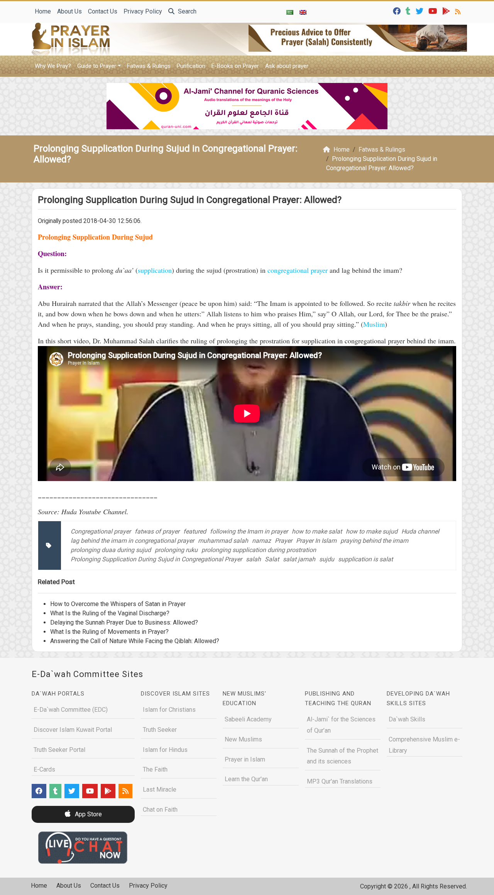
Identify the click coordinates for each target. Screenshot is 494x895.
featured (194, 531)
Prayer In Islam (316, 540)
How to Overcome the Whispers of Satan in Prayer (118, 604)
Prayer (283, 540)
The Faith (155, 769)
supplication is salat (365, 559)
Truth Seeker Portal (59, 749)
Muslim (374, 324)
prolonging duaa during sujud (111, 550)
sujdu (326, 559)
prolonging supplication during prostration (258, 550)
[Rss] (458, 10)
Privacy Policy (143, 11)
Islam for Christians (169, 709)
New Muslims (243, 739)
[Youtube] (433, 10)
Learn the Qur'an (246, 779)
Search (186, 11)
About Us (69, 11)
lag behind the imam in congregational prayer (132, 540)
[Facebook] (398, 10)
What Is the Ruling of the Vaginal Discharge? (109, 613)
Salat (272, 559)
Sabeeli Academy (248, 719)
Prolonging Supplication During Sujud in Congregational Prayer (156, 559)
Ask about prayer (286, 65)
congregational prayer (297, 270)
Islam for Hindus (165, 749)
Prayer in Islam (245, 759)
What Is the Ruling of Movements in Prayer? (109, 631)
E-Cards (44, 769)
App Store (87, 814)
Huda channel (420, 531)
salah (253, 559)
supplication (155, 270)
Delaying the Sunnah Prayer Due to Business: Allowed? (124, 622)
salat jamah (299, 559)
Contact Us (102, 11)
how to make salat (317, 531)
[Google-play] (447, 10)
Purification (191, 65)
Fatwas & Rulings (149, 65)
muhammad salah (223, 540)
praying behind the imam (374, 540)
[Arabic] (289, 12)
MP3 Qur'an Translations (339, 781)
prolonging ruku (176, 550)
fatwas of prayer (157, 531)
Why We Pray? (53, 65)
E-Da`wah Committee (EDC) (71, 709)
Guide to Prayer (96, 65)
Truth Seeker (160, 729)
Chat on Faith (160, 809)
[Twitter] (420, 10)
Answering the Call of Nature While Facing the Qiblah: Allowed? (134, 641)
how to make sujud (372, 531)
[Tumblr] (409, 10)
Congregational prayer (101, 531)
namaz (261, 540)
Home (43, 11)
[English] (303, 12)
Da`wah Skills (407, 719)
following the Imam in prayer (249, 531)
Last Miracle (159, 789)
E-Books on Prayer (235, 65)
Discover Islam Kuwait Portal (73, 729)
